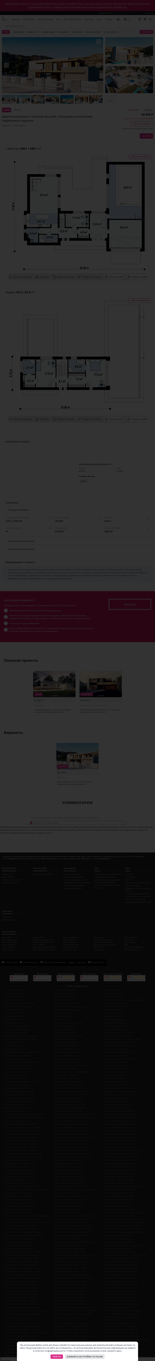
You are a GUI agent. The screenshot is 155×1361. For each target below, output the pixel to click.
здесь (119, 1350)
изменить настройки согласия (85, 1356)
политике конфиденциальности (50, 1350)
